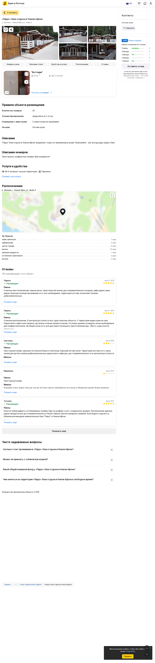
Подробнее (130, 651)
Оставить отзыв (136, 66)
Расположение (82, 64)
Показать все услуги (11, 176)
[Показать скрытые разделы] (15, 584)
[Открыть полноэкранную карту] (59, 211)
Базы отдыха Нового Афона (30, 584)
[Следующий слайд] (26, 82)
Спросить (130, 28)
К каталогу (12, 12)
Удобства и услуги (59, 64)
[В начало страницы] (147, 648)
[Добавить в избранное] (5, 29)
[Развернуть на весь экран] (26, 74)
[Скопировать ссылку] (11, 29)
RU (131, 3)
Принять (128, 656)
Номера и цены (13, 64)
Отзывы (105, 64)
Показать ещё (10, 302)
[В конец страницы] (147, 654)
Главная (7, 584)
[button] (139, 3)
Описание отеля (36, 64)
